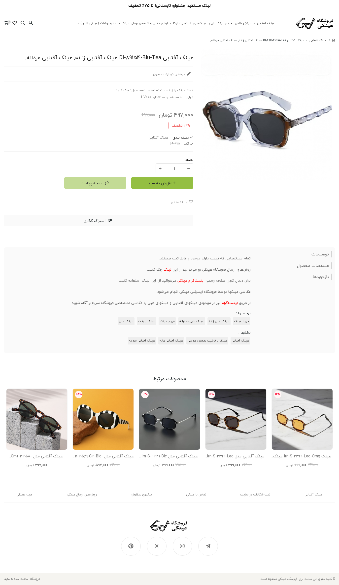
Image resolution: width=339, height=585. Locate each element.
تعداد (189, 160)
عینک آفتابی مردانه (142, 340)
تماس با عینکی (196, 494)
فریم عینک (167, 321)
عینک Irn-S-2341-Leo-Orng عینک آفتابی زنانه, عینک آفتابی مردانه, (302, 457)
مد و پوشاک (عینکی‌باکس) (98, 23)
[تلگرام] (208, 546)
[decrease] (188, 168)
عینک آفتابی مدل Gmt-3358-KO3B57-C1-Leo (37, 457)
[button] (9, 428)
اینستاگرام (230, 303)
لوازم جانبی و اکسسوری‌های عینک (145, 23)
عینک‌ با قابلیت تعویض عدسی (207, 340)
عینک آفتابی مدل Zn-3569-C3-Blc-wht (103, 457)
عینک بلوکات (146, 321)
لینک (167, 269)
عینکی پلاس (243, 23)
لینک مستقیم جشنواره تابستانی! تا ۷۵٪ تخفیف (169, 5)
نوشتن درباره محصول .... (167, 74)
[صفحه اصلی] (333, 40)
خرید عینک (241, 321)
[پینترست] (131, 546)
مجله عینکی (24, 494)
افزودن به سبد (159, 183)
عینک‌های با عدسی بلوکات (188, 23)
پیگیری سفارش (141, 494)
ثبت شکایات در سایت (255, 494)
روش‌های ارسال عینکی (82, 494)
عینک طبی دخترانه (191, 321)
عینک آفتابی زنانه (171, 340)
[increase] (160, 168)
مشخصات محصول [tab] (313, 265)
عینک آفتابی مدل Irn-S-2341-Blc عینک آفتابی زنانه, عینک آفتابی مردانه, (169, 457)
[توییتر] (156, 546)
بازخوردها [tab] (321, 277)
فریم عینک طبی (220, 23)
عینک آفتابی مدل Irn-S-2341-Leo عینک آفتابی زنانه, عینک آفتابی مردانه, (236, 457)
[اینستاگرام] (182, 546)
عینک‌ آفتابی (266, 23)
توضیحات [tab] (320, 254)
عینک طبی (126, 321)
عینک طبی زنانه (219, 321)
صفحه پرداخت (92, 183)
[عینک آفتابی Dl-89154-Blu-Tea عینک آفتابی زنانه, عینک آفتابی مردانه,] (169, 528)
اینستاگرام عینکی (190, 280)
